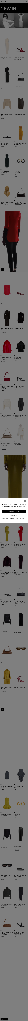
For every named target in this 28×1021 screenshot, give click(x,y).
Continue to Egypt (14, 515)
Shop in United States (14, 511)
